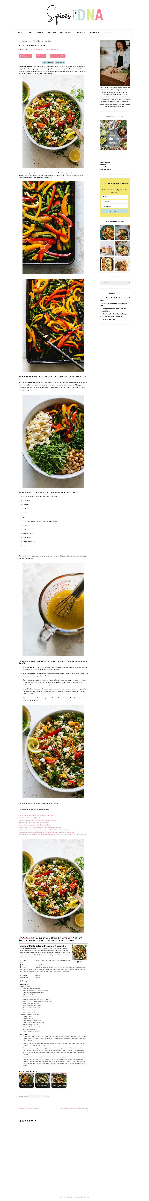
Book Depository (105, 169)
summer (47, 1096)
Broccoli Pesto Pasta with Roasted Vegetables (34, 822)
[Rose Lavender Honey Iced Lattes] (107, 255)
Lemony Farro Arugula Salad (77, 834)
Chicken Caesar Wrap (109, 319)
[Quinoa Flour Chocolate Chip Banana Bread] (122, 271)
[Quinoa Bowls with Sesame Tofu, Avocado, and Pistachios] (122, 255)
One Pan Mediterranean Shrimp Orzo (30, 818)
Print (80, 961)
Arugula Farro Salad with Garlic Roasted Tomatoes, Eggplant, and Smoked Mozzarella (46, 832)
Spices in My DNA (74, 14)
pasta (26, 175)
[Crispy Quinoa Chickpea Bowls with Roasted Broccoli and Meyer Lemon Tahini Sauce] (122, 239)
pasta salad (40, 1096)
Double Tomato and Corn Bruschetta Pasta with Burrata (36, 815)
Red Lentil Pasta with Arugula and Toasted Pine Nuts (51, 834)
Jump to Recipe (48, 62)
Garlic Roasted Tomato (26, 834)
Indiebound (103, 165)
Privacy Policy (83, 1197)
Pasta (36, 1095)
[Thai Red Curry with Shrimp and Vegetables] (107, 239)
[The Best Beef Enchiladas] (107, 271)
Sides (45, 1095)
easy (28, 1096)
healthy (33, 1096)
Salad (41, 1095)
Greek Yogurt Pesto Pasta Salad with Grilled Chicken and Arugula (40, 827)
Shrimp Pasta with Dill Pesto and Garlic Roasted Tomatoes (37, 820)
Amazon (102, 160)
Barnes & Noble (105, 162)
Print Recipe (60, 62)
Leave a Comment (52, 49)
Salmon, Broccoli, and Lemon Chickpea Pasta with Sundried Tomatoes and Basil (44, 830)
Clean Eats (30, 1095)
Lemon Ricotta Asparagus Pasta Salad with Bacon (35, 825)
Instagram (65, 937)
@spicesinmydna (27, 939)
